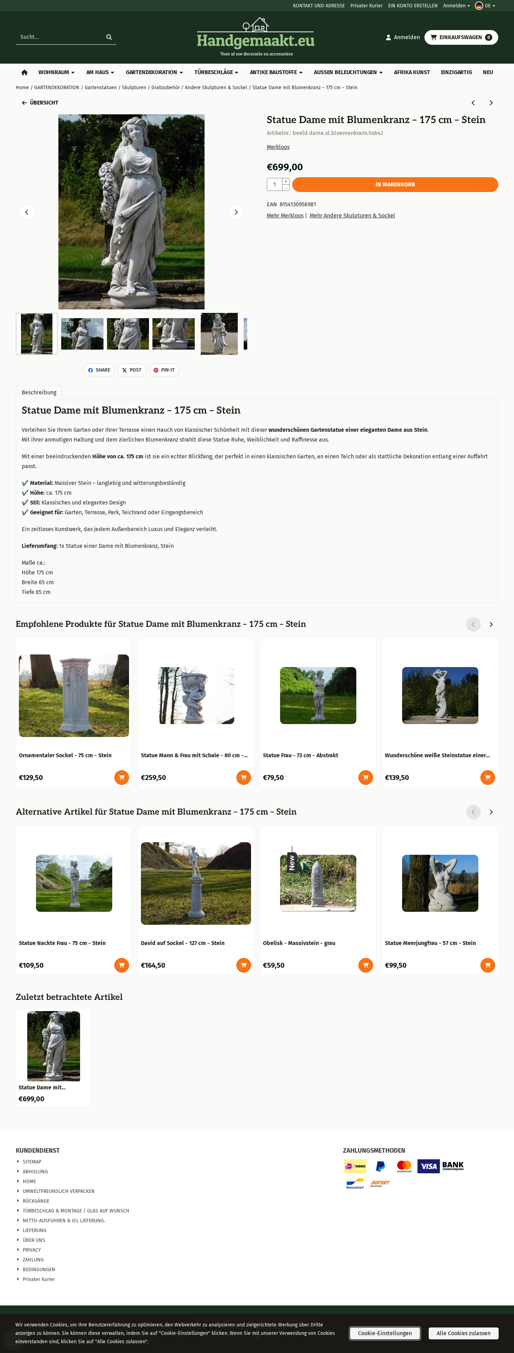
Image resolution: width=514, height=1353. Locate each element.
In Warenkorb (395, 184)
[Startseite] (24, 72)
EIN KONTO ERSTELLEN (413, 6)
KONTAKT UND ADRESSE (319, 6)
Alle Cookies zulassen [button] (464, 1333)
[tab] (39, 392)
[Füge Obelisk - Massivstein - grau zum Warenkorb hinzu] (365, 965)
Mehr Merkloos (285, 215)
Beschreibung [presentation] (39, 392)
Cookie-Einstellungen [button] (385, 1333)
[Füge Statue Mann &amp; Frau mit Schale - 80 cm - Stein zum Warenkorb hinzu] (243, 777)
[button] (485, 5)
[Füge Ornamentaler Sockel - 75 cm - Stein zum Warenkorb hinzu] (121, 777)
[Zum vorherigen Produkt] (473, 102)
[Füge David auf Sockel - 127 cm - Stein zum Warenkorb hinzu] (243, 965)
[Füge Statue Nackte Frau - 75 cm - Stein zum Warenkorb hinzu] (121, 965)
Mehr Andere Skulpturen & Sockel (352, 215)
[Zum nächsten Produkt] (491, 102)
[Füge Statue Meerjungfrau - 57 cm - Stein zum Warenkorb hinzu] (487, 965)
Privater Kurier (366, 6)
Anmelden (454, 6)
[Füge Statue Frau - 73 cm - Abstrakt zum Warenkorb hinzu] (365, 777)
